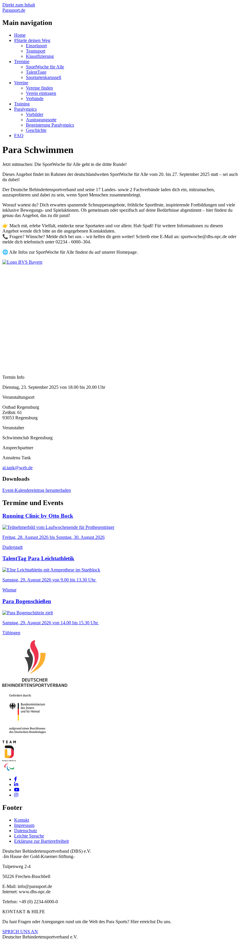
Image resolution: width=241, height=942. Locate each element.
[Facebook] (15, 779)
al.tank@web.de (17, 467)
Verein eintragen (41, 93)
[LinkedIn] (16, 784)
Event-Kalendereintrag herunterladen (36, 490)
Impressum (24, 825)
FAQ (19, 135)
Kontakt (21, 819)
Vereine (21, 82)
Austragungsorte (41, 119)
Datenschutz (25, 830)
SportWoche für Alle (45, 66)
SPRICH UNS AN (20, 931)
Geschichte (36, 130)
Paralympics (25, 109)
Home (20, 35)
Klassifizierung (40, 56)
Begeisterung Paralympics (50, 124)
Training (22, 103)
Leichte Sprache (29, 835)
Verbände (34, 98)
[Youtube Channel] (16, 789)
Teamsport (35, 50)
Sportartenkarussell (43, 77)
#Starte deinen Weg (32, 40)
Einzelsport (36, 45)
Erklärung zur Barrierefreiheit (41, 841)
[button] (22, 262)
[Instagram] (16, 795)
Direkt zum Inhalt (18, 4)
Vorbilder (34, 114)
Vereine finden (39, 87)
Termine (21, 61)
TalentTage (36, 72)
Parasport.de (13, 10)
